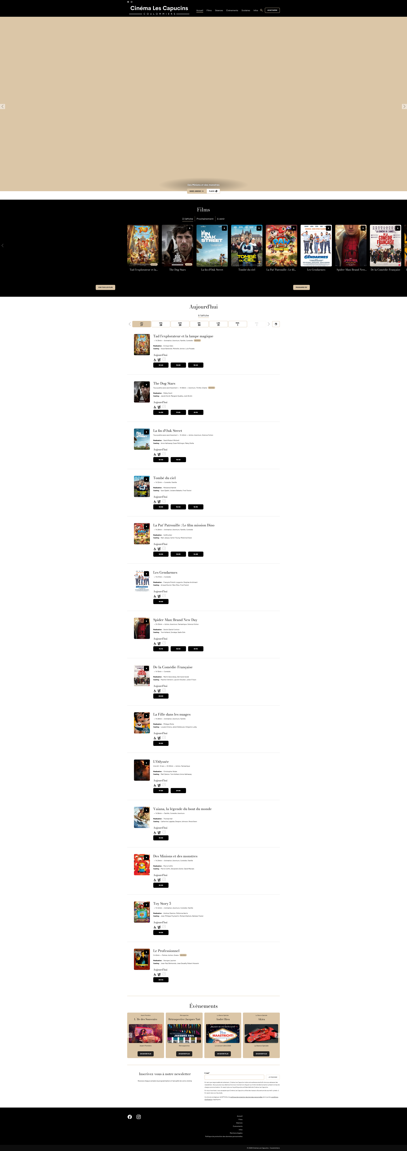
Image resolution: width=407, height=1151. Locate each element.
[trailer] (189, 228)
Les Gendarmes (165, 572)
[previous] (2, 106)
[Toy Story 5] (142, 912)
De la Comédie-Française (173, 667)
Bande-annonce (195, 191)
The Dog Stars (164, 383)
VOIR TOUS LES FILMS (105, 287)
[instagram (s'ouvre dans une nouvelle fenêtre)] (131, 2)
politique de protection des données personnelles (246, 1097)
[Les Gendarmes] (142, 581)
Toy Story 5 (162, 903)
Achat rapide (272, 10)
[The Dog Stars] (142, 391)
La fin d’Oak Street (167, 430)
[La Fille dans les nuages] (142, 722)
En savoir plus (145, 1054)
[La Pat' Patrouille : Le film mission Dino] (142, 533)
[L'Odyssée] (142, 770)
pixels (220, 1093)
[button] (2, 245)
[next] (404, 106)
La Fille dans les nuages (172, 714)
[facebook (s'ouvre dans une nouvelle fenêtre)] (128, 2)
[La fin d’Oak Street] (142, 439)
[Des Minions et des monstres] (142, 864)
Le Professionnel (166, 950)
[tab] (188, 218)
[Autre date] (276, 324)
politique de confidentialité (243, 1087)
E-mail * (207, 1073)
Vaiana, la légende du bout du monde (182, 808)
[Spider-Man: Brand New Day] (142, 628)
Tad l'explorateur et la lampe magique (183, 336)
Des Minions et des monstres (175, 856)
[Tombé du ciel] (142, 486)
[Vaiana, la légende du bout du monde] (142, 817)
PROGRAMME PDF (301, 287)
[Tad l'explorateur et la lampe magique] (142, 344)
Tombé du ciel (164, 477)
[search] (261, 10)
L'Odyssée (161, 761)
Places (211, 191)
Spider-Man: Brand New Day (175, 619)
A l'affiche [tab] (203, 315)
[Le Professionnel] (142, 959)
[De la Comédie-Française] (142, 675)
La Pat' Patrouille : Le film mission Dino (183, 525)
